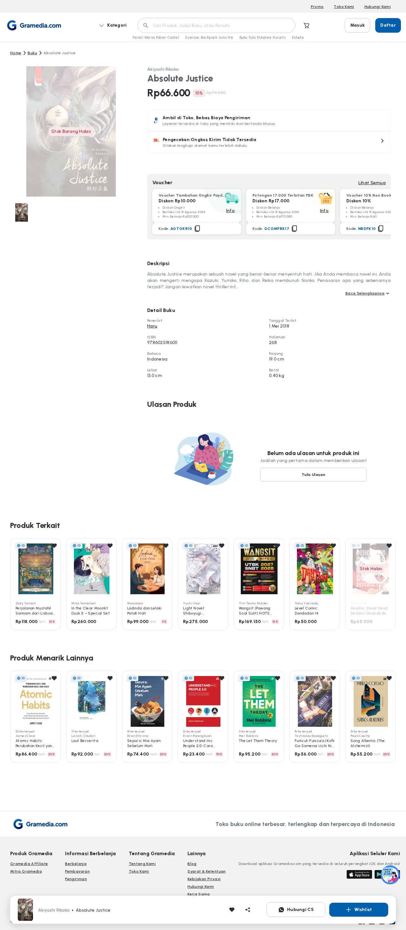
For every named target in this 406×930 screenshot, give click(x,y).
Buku (32, 53)
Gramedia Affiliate (29, 864)
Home (15, 53)
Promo (317, 6)
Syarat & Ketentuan (206, 871)
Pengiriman (76, 879)
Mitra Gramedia (26, 871)
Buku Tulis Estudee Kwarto (262, 37)
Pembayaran (77, 871)
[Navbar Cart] (306, 25)
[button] (268, 142)
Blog (191, 864)
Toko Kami (344, 6)
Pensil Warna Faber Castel (156, 37)
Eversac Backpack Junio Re (209, 37)
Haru (152, 326)
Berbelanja (76, 864)
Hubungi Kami (377, 6)
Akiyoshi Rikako (163, 69)
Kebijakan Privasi (203, 879)
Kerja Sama (198, 894)
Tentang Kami (142, 864)
